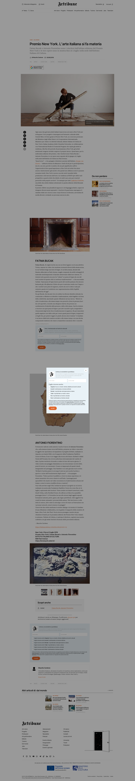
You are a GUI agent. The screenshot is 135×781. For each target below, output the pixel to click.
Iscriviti (52, 408)
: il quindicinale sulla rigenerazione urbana (62, 391)
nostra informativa (70, 401)
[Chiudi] (85, 370)
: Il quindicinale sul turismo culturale (60, 395)
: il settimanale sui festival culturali (60, 398)
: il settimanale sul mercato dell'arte (61, 389)
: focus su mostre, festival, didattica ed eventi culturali (66, 386)
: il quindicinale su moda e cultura (60, 393)
